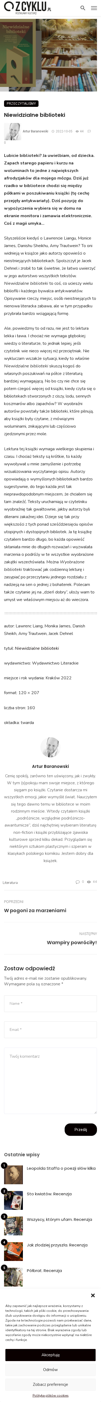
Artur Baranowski (35, 131)
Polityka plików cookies (51, 1395)
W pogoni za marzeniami (35, 910)
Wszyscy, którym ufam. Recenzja (59, 1219)
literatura (10, 882)
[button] (93, 1295)
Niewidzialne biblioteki (37, 648)
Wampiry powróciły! (72, 942)
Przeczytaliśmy (21, 104)
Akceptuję (50, 1355)
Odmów (50, 1369)
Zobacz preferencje (50, 1384)
